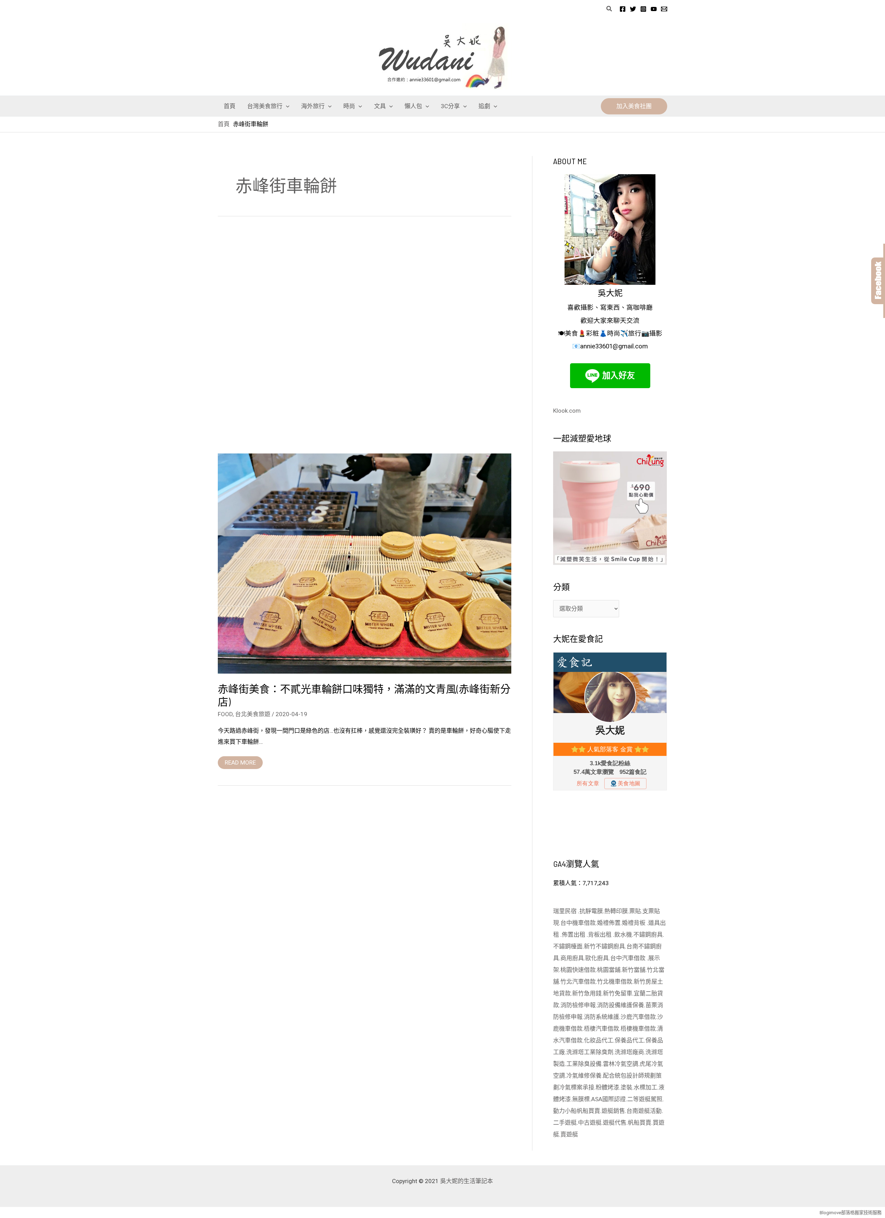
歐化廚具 (597, 958)
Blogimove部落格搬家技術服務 (851, 1212)
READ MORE (240, 761)
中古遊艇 (590, 1122)
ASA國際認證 (608, 1099)
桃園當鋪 (609, 969)
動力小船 (565, 1110)
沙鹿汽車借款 (638, 1016)
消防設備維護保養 (620, 1005)
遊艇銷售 (613, 1110)
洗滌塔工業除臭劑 (589, 1052)
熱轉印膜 (616, 911)
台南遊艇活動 (644, 1110)
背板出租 (600, 934)
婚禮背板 (634, 922)
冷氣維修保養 (584, 1075)
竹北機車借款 (614, 981)
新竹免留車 (617, 993)
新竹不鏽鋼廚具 (604, 946)
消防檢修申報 (578, 1005)
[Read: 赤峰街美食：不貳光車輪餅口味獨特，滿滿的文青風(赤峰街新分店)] (364, 563)
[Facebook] (623, 9)
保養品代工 (629, 1040)
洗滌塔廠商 (629, 1052)
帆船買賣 (588, 1110)
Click (878, 280)
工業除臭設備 (584, 1063)
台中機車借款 (578, 922)
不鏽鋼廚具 (648, 934)
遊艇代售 (614, 1122)
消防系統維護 (601, 1016)
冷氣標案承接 (576, 1087)
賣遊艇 (569, 1134)
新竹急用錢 (587, 993)
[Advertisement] (364, 336)
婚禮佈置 (609, 922)
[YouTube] (654, 9)
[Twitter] (633, 9)
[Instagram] (643, 9)
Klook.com (567, 410)
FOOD (225, 714)
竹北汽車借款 (578, 981)
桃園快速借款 (578, 969)
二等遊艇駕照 (644, 1099)
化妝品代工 (598, 1040)
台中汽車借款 (628, 958)
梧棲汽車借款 (601, 1028)
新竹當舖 (633, 969)
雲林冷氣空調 (620, 1063)
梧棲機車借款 (638, 1028)
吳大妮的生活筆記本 (466, 1181)
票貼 (635, 911)
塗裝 (626, 1087)
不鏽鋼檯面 (568, 946)
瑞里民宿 (565, 911)
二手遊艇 (565, 1122)
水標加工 (645, 1087)
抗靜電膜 (591, 911)
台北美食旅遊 (252, 714)
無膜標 (581, 1099)
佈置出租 (574, 934)
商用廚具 (572, 958)
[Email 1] (664, 9)
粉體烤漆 (607, 1087)
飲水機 (623, 934)
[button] (609, 8)
